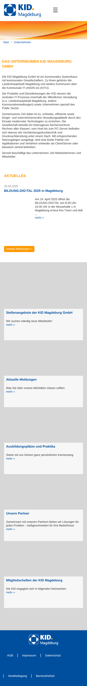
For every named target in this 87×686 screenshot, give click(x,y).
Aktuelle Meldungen (21, 379)
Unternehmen (22, 42)
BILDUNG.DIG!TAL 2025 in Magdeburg (33, 191)
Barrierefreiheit (45, 675)
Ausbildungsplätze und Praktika (30, 446)
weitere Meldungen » (19, 248)
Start (6, 42)
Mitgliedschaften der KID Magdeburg (34, 580)
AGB (10, 655)
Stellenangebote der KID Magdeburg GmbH (39, 313)
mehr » (39, 217)
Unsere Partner (17, 513)
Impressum (29, 655)
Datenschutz (53, 655)
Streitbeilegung (17, 675)
